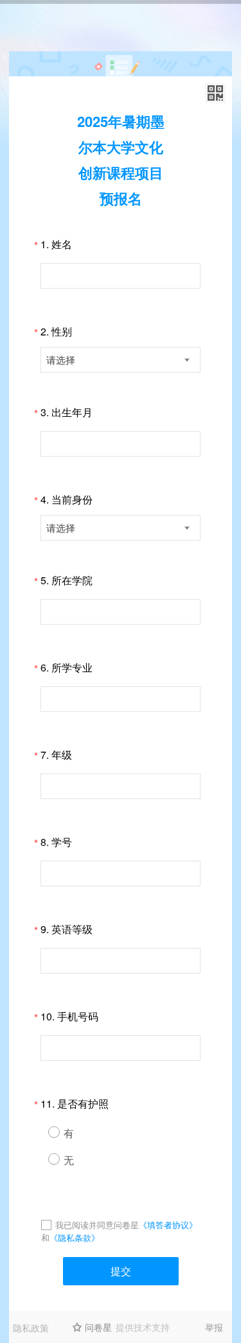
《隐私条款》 (74, 1237)
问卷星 (98, 1327)
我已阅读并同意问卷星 (97, 1225)
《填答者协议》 (168, 1225)
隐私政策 (31, 1327)
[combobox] (120, 360)
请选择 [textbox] (60, 359)
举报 (214, 1327)
